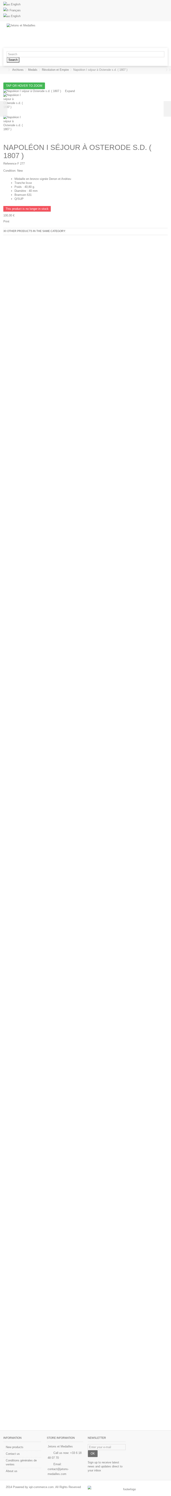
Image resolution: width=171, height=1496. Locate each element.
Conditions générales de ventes (21, 1462)
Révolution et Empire (55, 69)
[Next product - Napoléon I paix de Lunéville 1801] (166, 70)
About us (11, 1471)
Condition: (9, 170)
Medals (32, 69)
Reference (9, 163)
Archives (18, 69)
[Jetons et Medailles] (66, 35)
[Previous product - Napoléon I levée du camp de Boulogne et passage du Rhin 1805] (163, 70)
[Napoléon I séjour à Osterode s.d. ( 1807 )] (85, 104)
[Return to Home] (4, 70)
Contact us (13, 1453)
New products (14, 1447)
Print (6, 221)
